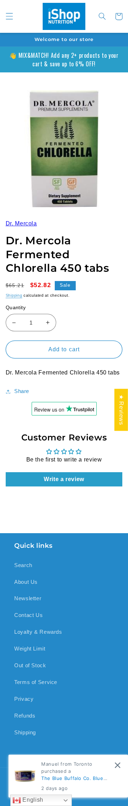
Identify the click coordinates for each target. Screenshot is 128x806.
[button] (9, 16)
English (32, 800)
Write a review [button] (64, 479)
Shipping (14, 295)
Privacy (23, 699)
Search (23, 565)
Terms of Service (35, 682)
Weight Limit (30, 649)
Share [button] (21, 391)
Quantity (16, 307)
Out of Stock (30, 665)
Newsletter (27, 598)
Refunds (24, 716)
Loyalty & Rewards (38, 632)
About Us (26, 582)
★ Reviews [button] (121, 409)
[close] (117, 765)
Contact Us (28, 615)
